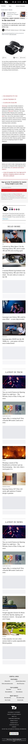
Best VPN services (20, 683)
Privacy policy (14, 720)
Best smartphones (8, 691)
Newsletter (23, 57)
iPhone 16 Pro (7, 681)
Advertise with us (14, 724)
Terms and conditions (14, 718)
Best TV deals (7, 699)
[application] (14, 152)
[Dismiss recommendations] (26, 10)
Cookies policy (14, 722)
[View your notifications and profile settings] (13, 2)
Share (5, 57)
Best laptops (8, 689)
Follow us (16, 57)
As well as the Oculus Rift (10, 102)
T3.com (8, 30)
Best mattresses (19, 691)
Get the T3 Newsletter (20, 6)
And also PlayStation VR (9, 99)
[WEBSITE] (17, 209)
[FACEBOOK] (10, 209)
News (24, 30)
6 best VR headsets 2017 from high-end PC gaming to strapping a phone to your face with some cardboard (14, 174)
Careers (14, 726)
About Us (14, 716)
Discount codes (20, 699)
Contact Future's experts (14, 714)
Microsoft (11, 111)
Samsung (4, 106)
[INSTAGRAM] (15, 209)
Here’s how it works (12, 34)
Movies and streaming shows (7, 683)
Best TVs (19, 689)
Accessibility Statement (14, 712)
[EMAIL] (19, 209)
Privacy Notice (18, 195)
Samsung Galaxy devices (21, 681)
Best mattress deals (20, 697)
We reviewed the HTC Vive (10, 96)
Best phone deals (7, 697)
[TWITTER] (12, 209)
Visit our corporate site (17, 739)
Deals (10, 6)
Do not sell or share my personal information (14, 729)
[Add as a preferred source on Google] (14, 733)
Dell (3, 116)
